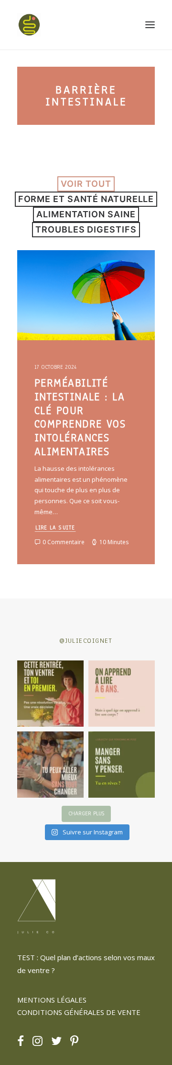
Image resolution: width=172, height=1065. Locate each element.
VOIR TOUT (86, 184)
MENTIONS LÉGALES (51, 999)
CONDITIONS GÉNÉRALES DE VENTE (78, 1012)
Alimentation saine (85, 214)
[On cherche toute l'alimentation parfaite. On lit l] (121, 764)
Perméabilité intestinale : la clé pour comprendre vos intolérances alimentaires (80, 417)
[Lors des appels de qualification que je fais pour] (50, 764)
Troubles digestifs (85, 229)
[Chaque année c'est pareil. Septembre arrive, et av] (50, 693)
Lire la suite (55, 527)
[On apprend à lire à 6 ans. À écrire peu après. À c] (121, 693)
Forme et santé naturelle (86, 199)
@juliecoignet (86, 640)
